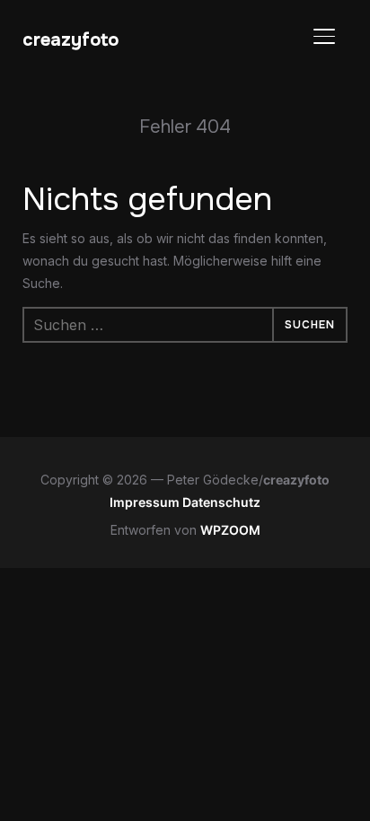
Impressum (146, 502)
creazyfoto (70, 40)
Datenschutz (221, 502)
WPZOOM (230, 529)
